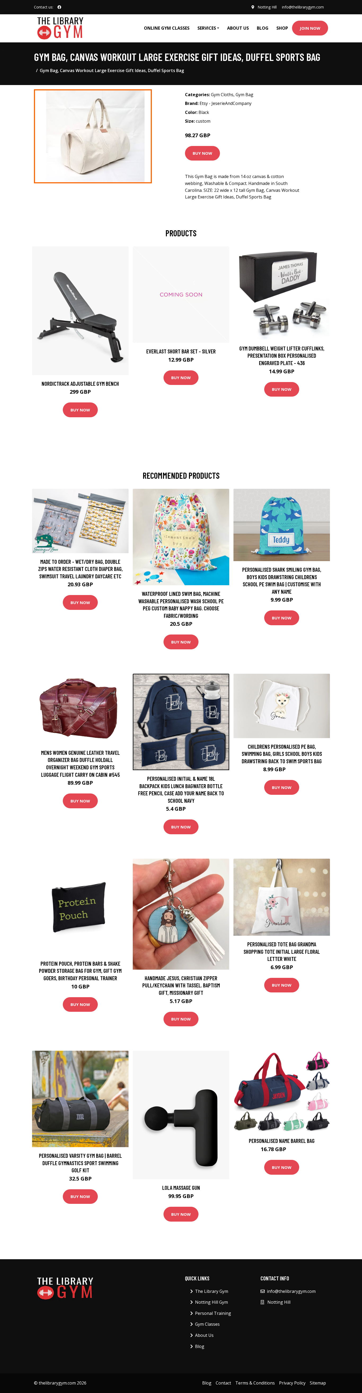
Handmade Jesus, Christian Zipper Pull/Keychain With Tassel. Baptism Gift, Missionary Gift (181, 985)
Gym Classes (207, 1324)
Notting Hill (267, 7)
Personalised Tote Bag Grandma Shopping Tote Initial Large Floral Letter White (282, 951)
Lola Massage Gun (181, 1187)
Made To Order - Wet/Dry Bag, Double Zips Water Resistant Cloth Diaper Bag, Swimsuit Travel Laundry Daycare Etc (80, 568)
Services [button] (206, 28)
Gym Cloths (222, 94)
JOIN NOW (310, 28)
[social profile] (59, 7)
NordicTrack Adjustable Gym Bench (80, 383)
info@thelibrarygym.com (303, 7)
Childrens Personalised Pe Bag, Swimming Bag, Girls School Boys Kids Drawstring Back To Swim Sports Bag (282, 753)
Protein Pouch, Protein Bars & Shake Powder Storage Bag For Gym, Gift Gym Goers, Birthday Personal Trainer (80, 970)
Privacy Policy (292, 1383)
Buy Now (202, 153)
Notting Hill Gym (211, 1302)
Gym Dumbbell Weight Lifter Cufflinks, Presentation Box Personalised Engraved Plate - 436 (281, 355)
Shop (282, 28)
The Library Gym (211, 1291)
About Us (238, 28)
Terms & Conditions (255, 1383)
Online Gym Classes (166, 28)
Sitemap (318, 1383)
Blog (262, 28)
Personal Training (213, 1313)
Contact (223, 1383)
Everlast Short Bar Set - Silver (181, 351)
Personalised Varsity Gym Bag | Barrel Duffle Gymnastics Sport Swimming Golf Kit (80, 1162)
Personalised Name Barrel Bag (282, 1140)
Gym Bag (244, 94)
